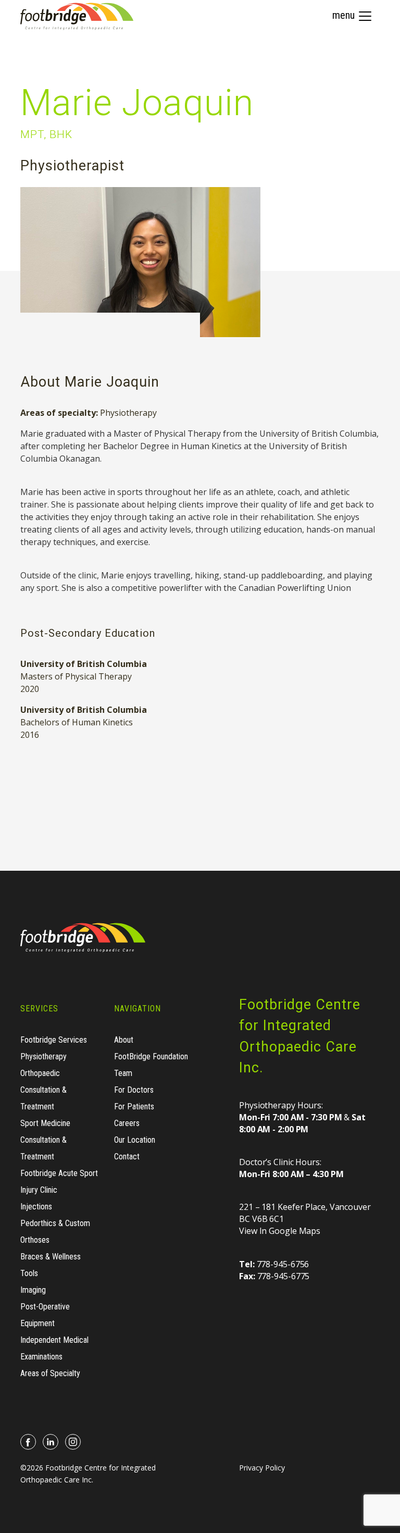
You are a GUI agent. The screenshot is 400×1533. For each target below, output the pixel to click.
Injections (36, 1206)
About (123, 1040)
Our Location (134, 1140)
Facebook (28, 1442)
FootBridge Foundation (151, 1056)
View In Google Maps (279, 1231)
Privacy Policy (262, 1468)
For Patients (134, 1106)
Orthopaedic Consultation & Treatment (43, 1089)
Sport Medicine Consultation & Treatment (45, 1139)
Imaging (33, 1290)
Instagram (73, 1442)
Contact (127, 1156)
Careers (127, 1123)
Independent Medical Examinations (54, 1348)
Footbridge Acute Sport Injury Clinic (59, 1181)
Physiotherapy (128, 412)
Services (39, 1008)
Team (123, 1073)
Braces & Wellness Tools (50, 1265)
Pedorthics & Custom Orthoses (55, 1231)
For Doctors (134, 1090)
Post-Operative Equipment (45, 1315)
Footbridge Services (53, 1040)
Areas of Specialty (50, 1373)
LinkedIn (51, 1442)
